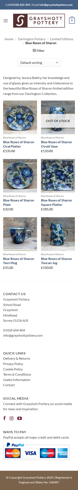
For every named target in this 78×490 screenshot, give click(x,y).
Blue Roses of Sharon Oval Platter (18, 144)
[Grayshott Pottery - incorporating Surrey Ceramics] (39, 21)
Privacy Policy (13, 364)
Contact (9, 385)
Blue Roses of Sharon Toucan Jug (56, 261)
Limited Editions (61, 39)
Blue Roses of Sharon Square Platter (56, 202)
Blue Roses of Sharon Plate (18, 202)
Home (9, 39)
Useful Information (16, 380)
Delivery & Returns (16, 358)
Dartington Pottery (32, 39)
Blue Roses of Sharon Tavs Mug (18, 261)
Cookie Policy (13, 369)
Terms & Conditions (17, 374)
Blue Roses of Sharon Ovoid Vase (56, 144)
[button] (5, 21)
